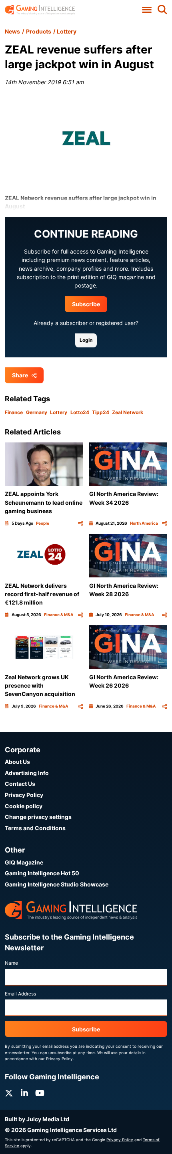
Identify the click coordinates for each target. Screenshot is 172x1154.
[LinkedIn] (24, 1093)
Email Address (20, 994)
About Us (17, 761)
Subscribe (86, 304)
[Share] (80, 523)
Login (86, 340)
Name (11, 963)
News (12, 31)
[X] (9, 1093)
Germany (36, 412)
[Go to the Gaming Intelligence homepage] (40, 10)
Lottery (66, 31)
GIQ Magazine (24, 862)
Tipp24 (100, 412)
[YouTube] (39, 1093)
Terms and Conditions (35, 828)
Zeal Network (127, 412)
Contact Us (20, 783)
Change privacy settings (38, 816)
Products (38, 31)
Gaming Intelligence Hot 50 (42, 873)
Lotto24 (79, 412)
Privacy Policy (24, 794)
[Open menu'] (146, 10)
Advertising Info (27, 772)
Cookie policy (23, 806)
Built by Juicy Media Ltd (37, 1119)
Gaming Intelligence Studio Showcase (56, 884)
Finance (14, 412)
